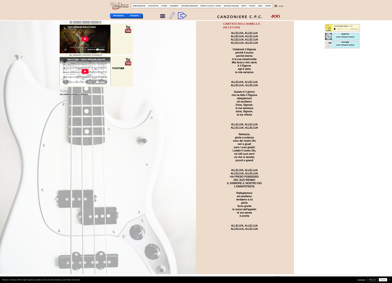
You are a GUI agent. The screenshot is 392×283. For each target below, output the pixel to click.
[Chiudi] (389, 279)
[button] (153, 6)
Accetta (383, 280)
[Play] (335, 29)
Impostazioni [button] (361, 280)
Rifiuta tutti (372, 280)
